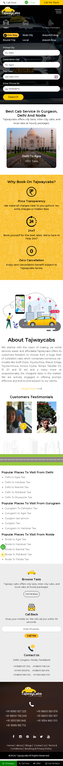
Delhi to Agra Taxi (15, 477)
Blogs (28, 745)
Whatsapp (9, 763)
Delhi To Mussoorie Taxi (18, 497)
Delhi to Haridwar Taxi (17, 482)
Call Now (11, 2)
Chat (32, 2)
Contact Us (40, 745)
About (19, 745)
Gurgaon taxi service (17, 518)
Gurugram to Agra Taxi (18, 513)
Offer (38, 763)
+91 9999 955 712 (16, 725)
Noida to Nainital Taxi (17, 549)
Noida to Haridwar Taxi (18, 544)
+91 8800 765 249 (41, 666)
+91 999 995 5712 (21, 670)
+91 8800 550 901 (21, 674)
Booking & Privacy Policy (38, 748)
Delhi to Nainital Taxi (17, 487)
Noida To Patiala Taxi (17, 559)
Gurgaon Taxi (12, 523)
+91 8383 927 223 (21, 666)
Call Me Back (51, 2)
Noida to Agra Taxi (15, 539)
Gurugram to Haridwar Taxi (20, 528)
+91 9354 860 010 (41, 674)
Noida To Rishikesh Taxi (18, 554)
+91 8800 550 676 (40, 670)
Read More (29, 388)
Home (10, 745)
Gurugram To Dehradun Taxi (21, 508)
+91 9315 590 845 (16, 720)
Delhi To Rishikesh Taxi (18, 492)
